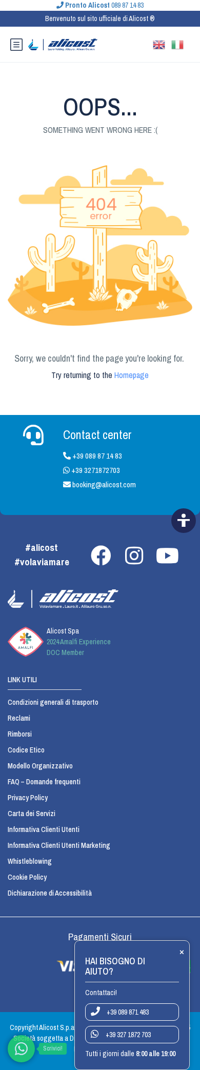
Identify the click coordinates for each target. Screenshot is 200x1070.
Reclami (19, 718)
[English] (162, 43)
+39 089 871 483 (127, 1012)
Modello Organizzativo (40, 765)
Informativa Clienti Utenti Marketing (59, 845)
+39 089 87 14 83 (96, 455)
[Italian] (180, 43)
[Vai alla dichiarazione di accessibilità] (183, 520)
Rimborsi (20, 734)
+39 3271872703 (95, 470)
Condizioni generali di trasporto (53, 702)
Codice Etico (26, 750)
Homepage (131, 375)
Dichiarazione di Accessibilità (50, 893)
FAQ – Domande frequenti (44, 781)
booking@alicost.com (103, 484)
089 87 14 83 (104, 5)
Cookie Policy (27, 877)
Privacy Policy (28, 797)
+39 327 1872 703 (127, 1034)
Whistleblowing (30, 861)
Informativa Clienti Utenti (43, 829)
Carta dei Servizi (31, 813)
